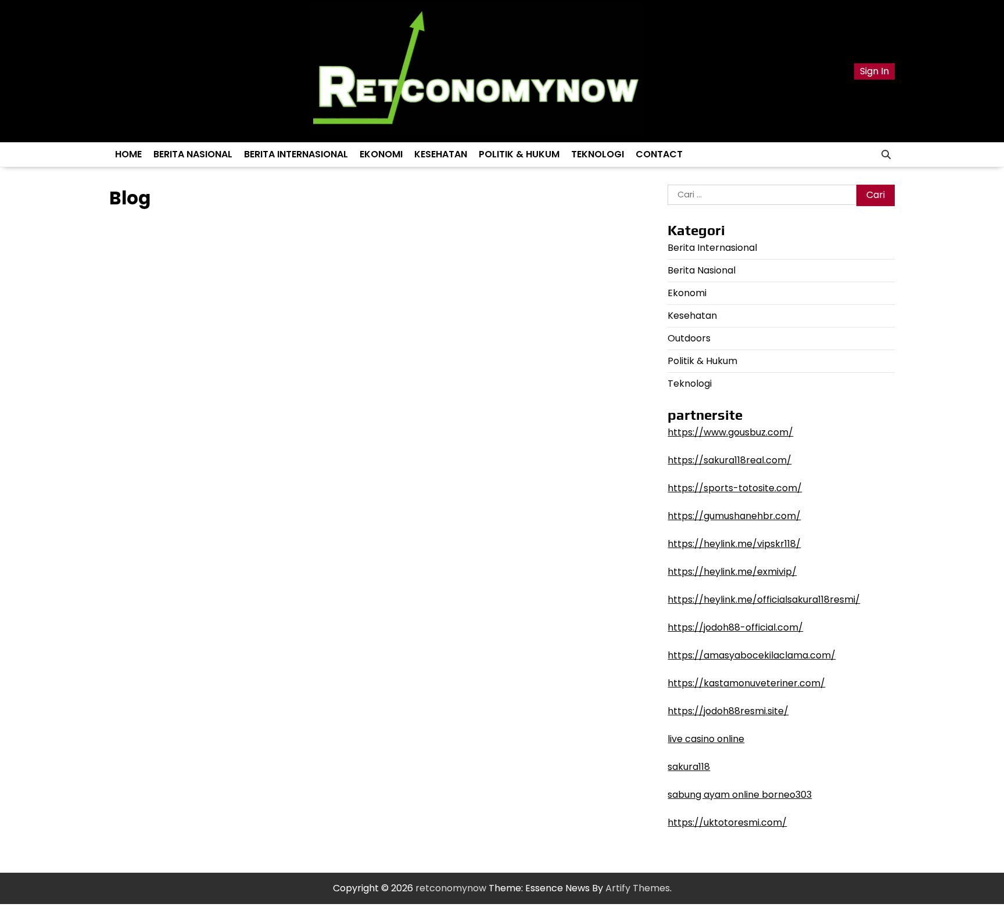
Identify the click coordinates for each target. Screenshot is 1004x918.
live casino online (706, 739)
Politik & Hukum (519, 154)
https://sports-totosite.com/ (735, 488)
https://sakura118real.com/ (729, 460)
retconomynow (450, 888)
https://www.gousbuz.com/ (730, 432)
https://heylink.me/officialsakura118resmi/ (764, 599)
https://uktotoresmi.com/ (727, 822)
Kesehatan (440, 154)
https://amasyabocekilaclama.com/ (752, 655)
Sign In (874, 71)
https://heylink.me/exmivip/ (732, 571)
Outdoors (689, 338)
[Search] (886, 154)
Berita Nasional (192, 154)
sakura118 (689, 766)
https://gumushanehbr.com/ (734, 516)
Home (128, 154)
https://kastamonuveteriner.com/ (746, 683)
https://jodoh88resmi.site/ (728, 711)
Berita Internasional (296, 154)
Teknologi (597, 154)
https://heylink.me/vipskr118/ (734, 543)
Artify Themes (637, 888)
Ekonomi (381, 154)
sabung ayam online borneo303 (740, 794)
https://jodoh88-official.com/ (735, 627)
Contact (659, 154)
